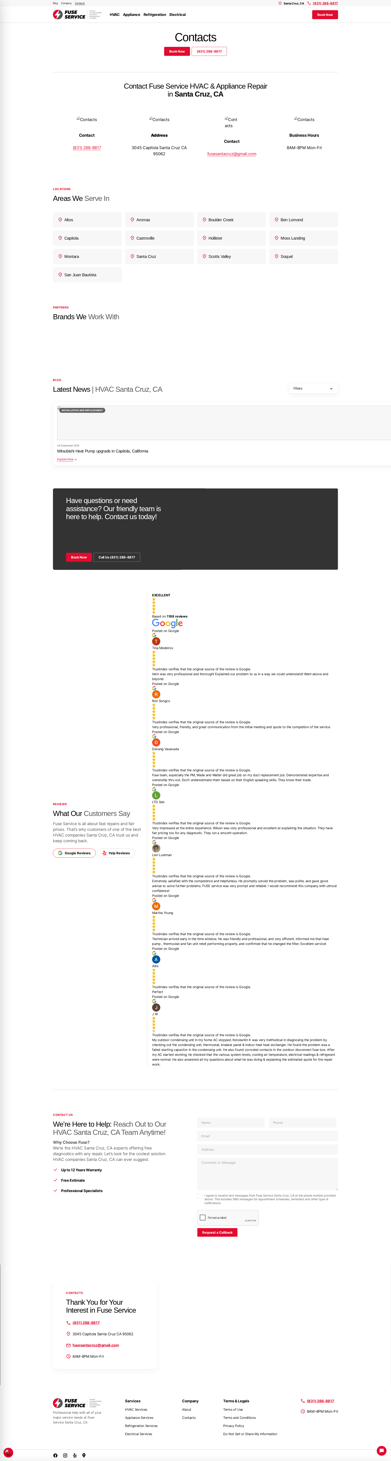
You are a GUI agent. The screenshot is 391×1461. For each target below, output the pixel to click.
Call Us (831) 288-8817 (117, 557)
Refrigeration (155, 14)
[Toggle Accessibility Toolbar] (8, 1452)
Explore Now (65, 459)
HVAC (115, 14)
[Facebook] (55, 1455)
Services (132, 1401)
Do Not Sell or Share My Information (250, 1434)
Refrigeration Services (141, 1426)
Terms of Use (233, 1409)
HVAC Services (136, 1409)
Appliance (131, 14)
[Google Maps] (84, 1455)
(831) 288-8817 (325, 3)
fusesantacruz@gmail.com (231, 153)
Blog (55, 3)
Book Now (325, 15)
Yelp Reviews (119, 853)
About (186, 1409)
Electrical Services (138, 1434)
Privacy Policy (233, 1426)
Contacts (80, 3)
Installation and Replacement (82, 410)
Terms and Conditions (239, 1418)
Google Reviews (78, 853)
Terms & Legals (236, 1401)
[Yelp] (74, 1455)
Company (66, 3)
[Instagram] (65, 1455)
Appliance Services (139, 1418)
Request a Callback (217, 1232)
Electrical (177, 14)
